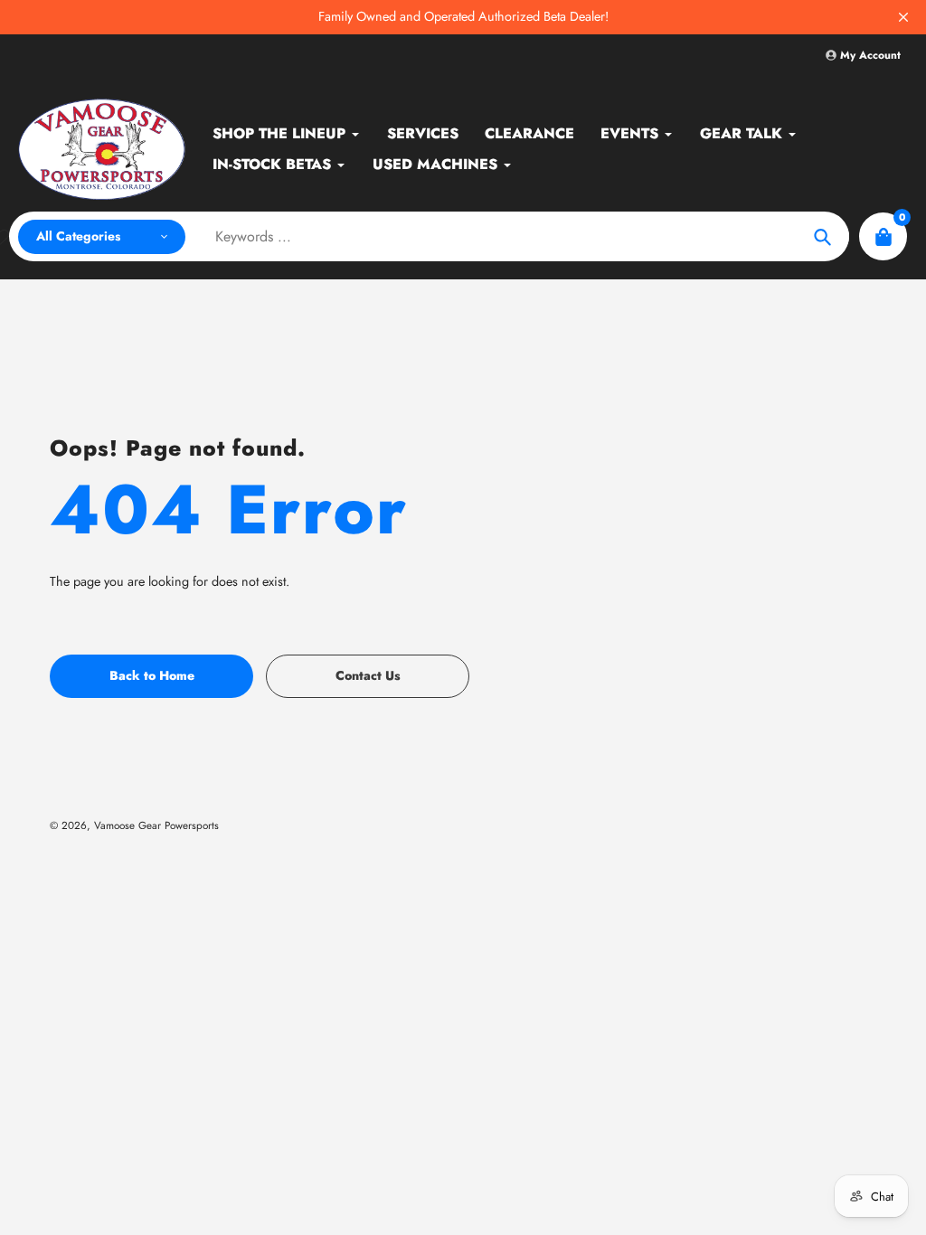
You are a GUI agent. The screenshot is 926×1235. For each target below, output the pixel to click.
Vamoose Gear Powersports (156, 825)
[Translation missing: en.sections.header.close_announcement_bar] (903, 17)
